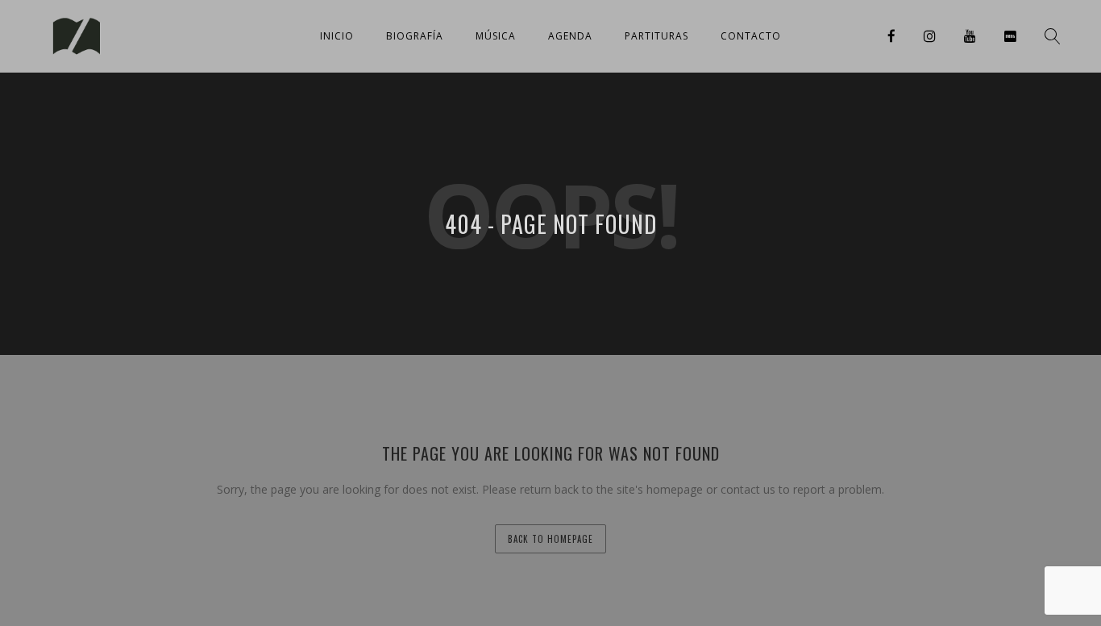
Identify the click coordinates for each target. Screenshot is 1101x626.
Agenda (570, 36)
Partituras (656, 36)
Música (496, 36)
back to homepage (550, 538)
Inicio (337, 36)
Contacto (751, 36)
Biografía (414, 36)
